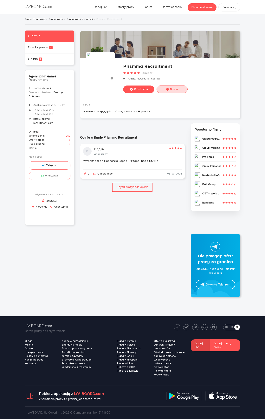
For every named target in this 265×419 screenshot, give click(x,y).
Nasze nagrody (34, 359)
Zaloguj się (229, 7)
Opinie (34, 59)
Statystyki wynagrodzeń (77, 359)
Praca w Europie (126, 341)
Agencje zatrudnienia (75, 341)
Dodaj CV (100, 7)
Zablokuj (51, 200)
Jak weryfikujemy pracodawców (164, 346)
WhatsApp (51, 175)
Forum (148, 7)
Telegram (51, 165)
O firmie (34, 36)
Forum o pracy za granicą (77, 348)
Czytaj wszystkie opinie (132, 187)
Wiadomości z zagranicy (76, 367)
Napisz (174, 89)
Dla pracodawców (202, 7)
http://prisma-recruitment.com (43, 121)
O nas (28, 341)
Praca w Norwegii (127, 352)
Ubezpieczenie (172, 7)
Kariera (29, 344)
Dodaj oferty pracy (222, 345)
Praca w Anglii (125, 356)
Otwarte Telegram (218, 284)
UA (231, 327)
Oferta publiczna (164, 341)
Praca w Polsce (126, 344)
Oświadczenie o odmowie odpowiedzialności (169, 354)
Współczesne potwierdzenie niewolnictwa (162, 363)
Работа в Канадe (127, 370)
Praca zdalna (125, 363)
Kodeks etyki (161, 374)
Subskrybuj (141, 89)
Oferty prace (39, 47)
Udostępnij (61, 206)
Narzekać (41, 206)
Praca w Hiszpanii (127, 359)
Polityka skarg (162, 370)
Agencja (47, 88)
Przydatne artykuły (73, 363)
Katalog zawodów (72, 356)
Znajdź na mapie (72, 344)
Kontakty (30, 363)
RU (226, 327)
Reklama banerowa (36, 356)
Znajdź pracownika (73, 352)
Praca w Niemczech (128, 348)
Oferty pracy (125, 7)
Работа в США (126, 367)
